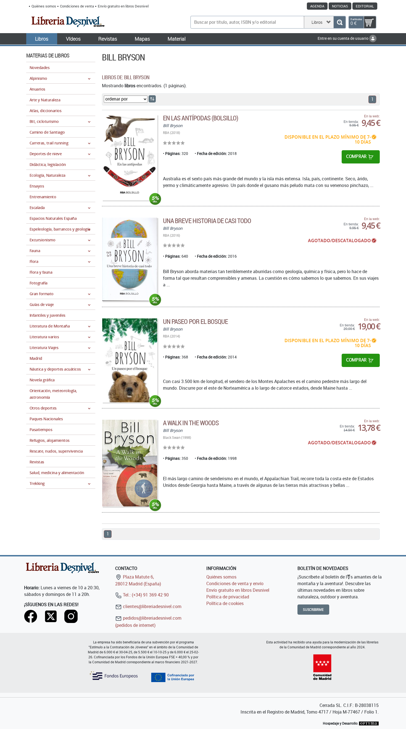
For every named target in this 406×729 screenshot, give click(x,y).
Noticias (340, 6)
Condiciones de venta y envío (234, 583)
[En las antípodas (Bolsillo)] (129, 157)
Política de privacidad (227, 597)
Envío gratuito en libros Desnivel (123, 6)
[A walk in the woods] (129, 463)
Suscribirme (313, 609)
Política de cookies (225, 603)
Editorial (365, 6)
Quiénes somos (43, 6)
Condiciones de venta (77, 6)
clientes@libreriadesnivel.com (151, 606)
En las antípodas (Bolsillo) (200, 117)
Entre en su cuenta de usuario (343, 38)
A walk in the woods (191, 422)
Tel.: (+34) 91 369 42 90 (145, 595)
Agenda (317, 6)
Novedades (39, 67)
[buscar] (340, 22)
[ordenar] (152, 98)
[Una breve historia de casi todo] (129, 259)
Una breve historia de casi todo (207, 220)
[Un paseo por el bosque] (129, 360)
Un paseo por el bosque (195, 321)
